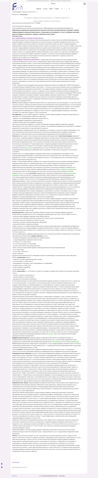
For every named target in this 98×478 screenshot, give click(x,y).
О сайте (57, 8)
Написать (14, 475)
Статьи (45, 8)
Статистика (62, 475)
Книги (51, 8)
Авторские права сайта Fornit (49, 475)
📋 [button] (36, 12)
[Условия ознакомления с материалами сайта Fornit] (84, 4)
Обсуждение (15, 462)
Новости (38, 8)
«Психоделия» (24, 14)
